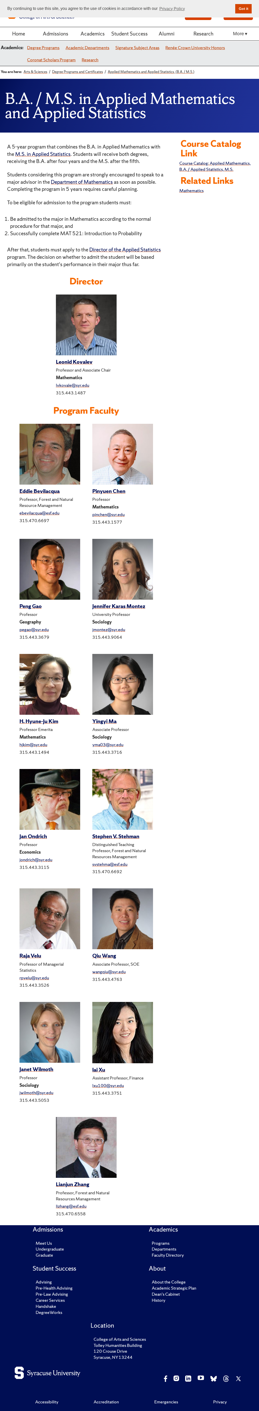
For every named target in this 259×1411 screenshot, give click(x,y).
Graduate (44, 1255)
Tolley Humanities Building (118, 1345)
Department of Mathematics (82, 181)
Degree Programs (43, 47)
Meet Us (44, 1243)
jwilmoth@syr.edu (36, 1092)
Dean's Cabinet (166, 1294)
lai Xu (98, 1069)
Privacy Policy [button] (172, 9)
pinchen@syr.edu (108, 514)
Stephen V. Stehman (115, 836)
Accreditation (106, 1402)
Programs (160, 1243)
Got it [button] (243, 9)
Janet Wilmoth (36, 1069)
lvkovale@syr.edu (72, 385)
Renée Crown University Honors (195, 47)
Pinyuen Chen (108, 491)
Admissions (55, 33)
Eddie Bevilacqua (39, 491)
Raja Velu (30, 955)
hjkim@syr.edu (33, 744)
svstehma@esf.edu (109, 864)
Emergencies (166, 1402)
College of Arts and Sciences (120, 1339)
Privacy (220, 1402)
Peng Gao (30, 606)
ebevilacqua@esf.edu (39, 513)
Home (18, 33)
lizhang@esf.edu (71, 1206)
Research (203, 33)
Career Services (50, 1300)
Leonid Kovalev (74, 361)
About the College (169, 1282)
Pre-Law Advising (52, 1294)
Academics (92, 33)
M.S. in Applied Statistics (43, 154)
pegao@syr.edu (34, 629)
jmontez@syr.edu (108, 629)
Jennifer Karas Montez (118, 606)
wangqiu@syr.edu (109, 972)
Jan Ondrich (33, 836)
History (158, 1300)
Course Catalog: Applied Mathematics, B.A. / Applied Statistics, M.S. (215, 166)
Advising (44, 1282)
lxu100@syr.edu (108, 1085)
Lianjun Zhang (72, 1184)
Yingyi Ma (104, 721)
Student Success (129, 33)
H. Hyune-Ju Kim (38, 721)
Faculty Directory (168, 1255)
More (238, 33)
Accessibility (46, 1402)
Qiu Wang (104, 955)
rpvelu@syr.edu (34, 978)
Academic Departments (87, 47)
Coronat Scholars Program (51, 60)
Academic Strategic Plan (174, 1288)
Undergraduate (50, 1249)
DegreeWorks (49, 1312)
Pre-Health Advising (54, 1288)
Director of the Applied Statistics (125, 249)
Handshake (46, 1306)
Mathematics (191, 190)
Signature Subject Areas (137, 47)
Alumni (167, 33)
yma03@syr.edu (107, 744)
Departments (164, 1249)
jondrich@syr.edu (35, 860)
